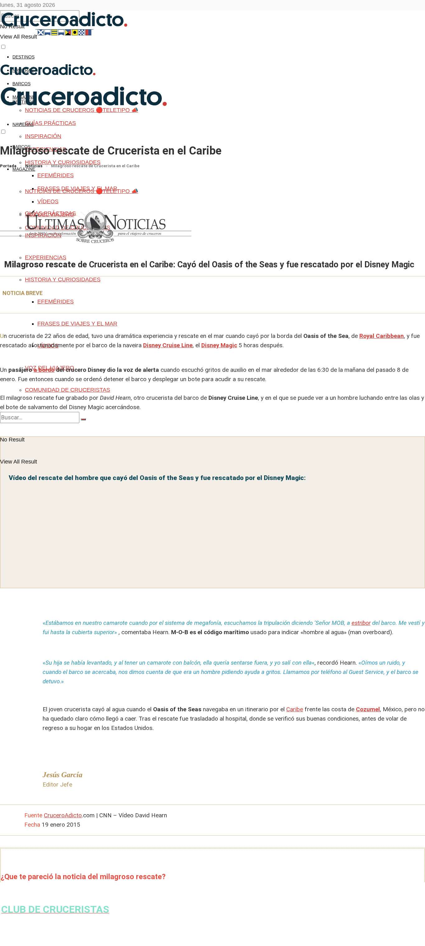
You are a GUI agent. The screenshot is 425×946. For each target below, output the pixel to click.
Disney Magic (219, 345)
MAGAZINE (23, 169)
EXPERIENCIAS (45, 257)
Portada (8, 166)
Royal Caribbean (381, 335)
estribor (361, 622)
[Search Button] (83, 419)
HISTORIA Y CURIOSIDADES (62, 162)
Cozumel (368, 709)
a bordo (44, 369)
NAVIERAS (23, 124)
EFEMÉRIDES (55, 175)
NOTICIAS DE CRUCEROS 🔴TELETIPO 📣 (81, 191)
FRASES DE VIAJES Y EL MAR (77, 324)
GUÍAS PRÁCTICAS (50, 123)
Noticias (33, 166)
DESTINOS (23, 56)
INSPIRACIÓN (43, 136)
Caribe (294, 709)
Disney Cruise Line (168, 345)
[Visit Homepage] (66, 34)
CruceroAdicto (63, 815)
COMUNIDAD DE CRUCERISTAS (67, 390)
